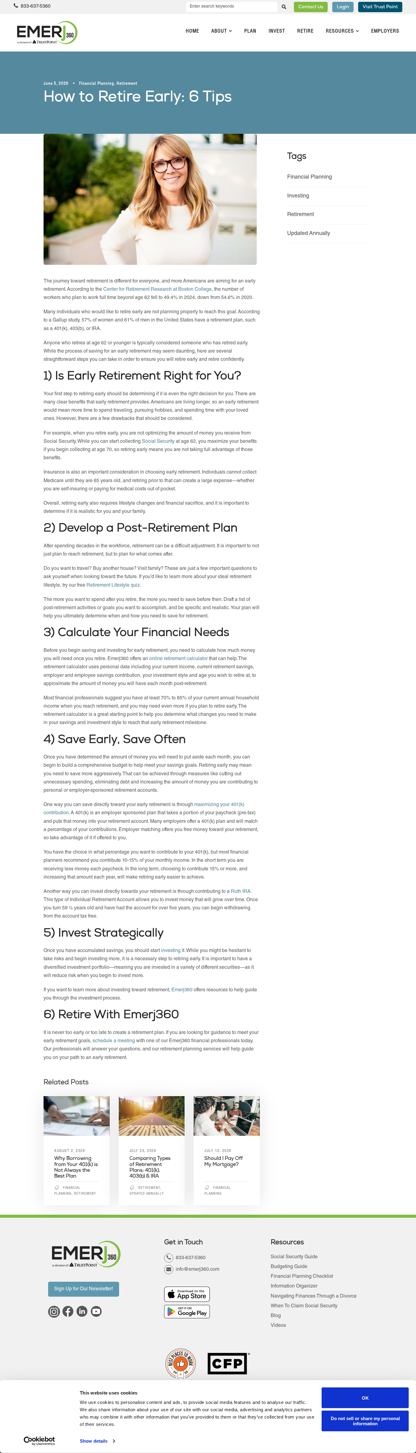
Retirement (127, 84)
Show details (94, 1441)
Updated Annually (146, 1193)
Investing (298, 196)
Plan (250, 31)
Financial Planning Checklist (302, 1276)
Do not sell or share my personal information (365, 1421)
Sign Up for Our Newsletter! (83, 1289)
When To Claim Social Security (304, 1306)
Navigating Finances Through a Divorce (314, 1296)
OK (365, 1397)
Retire (305, 31)
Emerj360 (182, 990)
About (219, 31)
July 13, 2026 (217, 1151)
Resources (340, 31)
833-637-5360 (35, 6)
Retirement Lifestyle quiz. (113, 585)
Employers (385, 31)
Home (192, 31)
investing (171, 951)
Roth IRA (241, 892)
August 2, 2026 (69, 1151)
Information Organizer (294, 1286)
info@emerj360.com (197, 1269)
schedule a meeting (114, 1041)
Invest (277, 31)
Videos (278, 1325)
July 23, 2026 (143, 1151)
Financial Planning (96, 84)
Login (343, 7)
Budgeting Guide (289, 1267)
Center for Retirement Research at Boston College (157, 289)
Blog (276, 1316)
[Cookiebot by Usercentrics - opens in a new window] (39, 1441)
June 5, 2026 (56, 84)
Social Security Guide (294, 1257)
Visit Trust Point (380, 7)
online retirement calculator (178, 659)
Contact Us (310, 7)
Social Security (158, 441)
